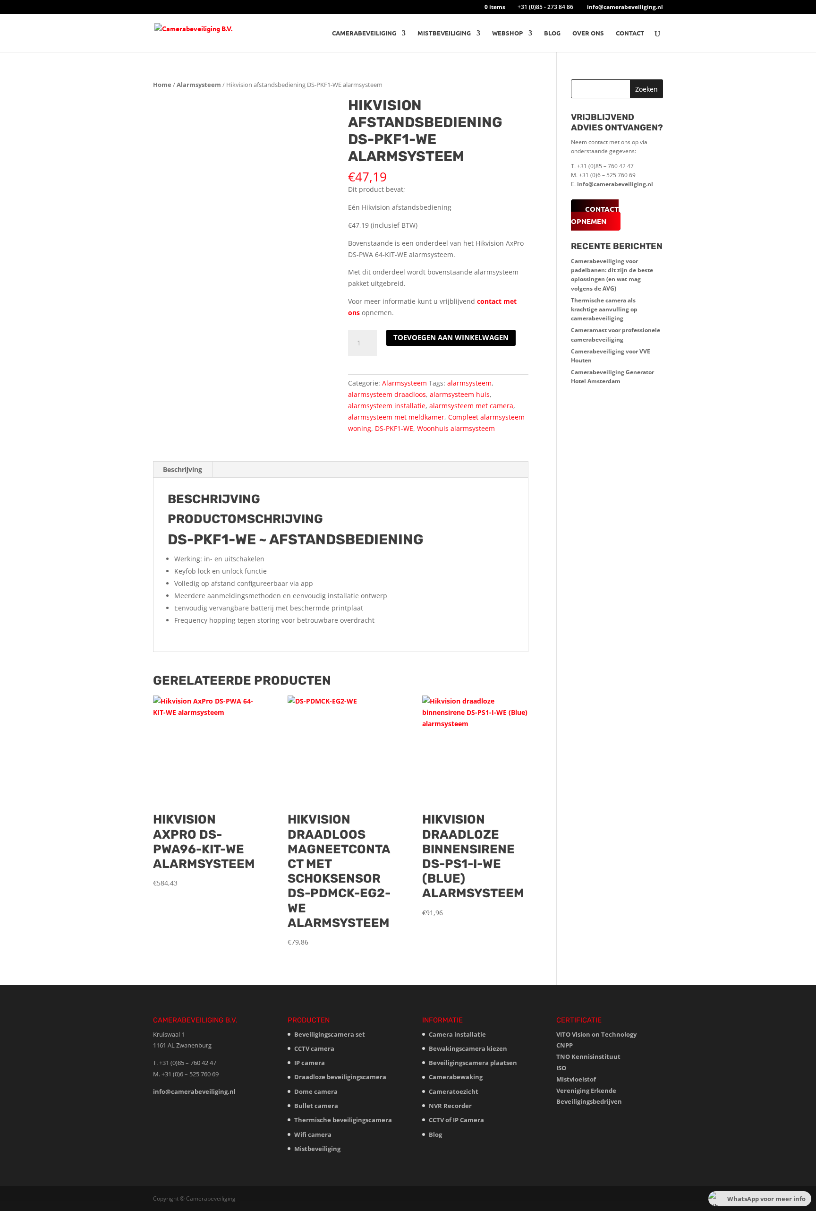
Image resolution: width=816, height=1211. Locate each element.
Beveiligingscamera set (329, 1034)
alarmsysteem (469, 382)
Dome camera (316, 1091)
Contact (630, 33)
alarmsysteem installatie (386, 405)
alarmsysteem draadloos (387, 394)
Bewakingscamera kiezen (468, 1048)
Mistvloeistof (576, 1079)
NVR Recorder (450, 1105)
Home (162, 84)
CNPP (564, 1045)
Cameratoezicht (453, 1091)
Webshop (507, 33)
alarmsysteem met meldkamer (396, 416)
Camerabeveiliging (364, 33)
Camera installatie (457, 1034)
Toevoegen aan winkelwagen (451, 337)
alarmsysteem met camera (471, 405)
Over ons (588, 33)
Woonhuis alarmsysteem (456, 428)
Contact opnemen (595, 215)
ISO (561, 1068)
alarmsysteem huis (460, 394)
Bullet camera (316, 1105)
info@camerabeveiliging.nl (615, 184)
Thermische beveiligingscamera (343, 1120)
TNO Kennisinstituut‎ (588, 1056)
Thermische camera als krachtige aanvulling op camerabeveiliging (604, 309)
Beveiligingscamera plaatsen (473, 1062)
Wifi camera (313, 1134)
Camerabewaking (456, 1077)
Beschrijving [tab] (182, 469)
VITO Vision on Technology (596, 1034)
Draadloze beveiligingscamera (340, 1077)
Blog (552, 33)
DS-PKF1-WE (394, 428)
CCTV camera (314, 1048)
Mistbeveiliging (444, 33)
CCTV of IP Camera (456, 1120)
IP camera (309, 1062)
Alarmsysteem (199, 84)
